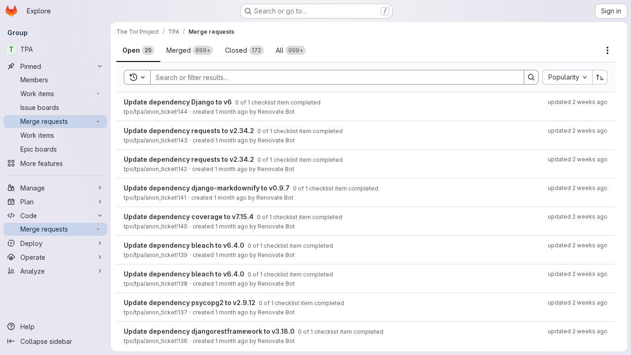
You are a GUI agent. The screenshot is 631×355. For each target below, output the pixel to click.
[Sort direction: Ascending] (600, 77)
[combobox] (567, 77)
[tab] (138, 50)
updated (577, 101)
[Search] (531, 77)
